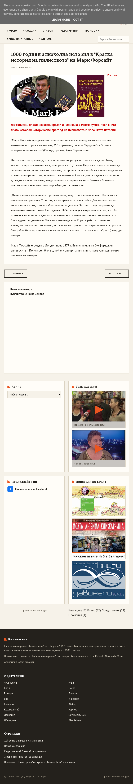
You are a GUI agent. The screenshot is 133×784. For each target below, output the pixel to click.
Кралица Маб (11, 709)
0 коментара (26, 67)
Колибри (9, 704)
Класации (30, 30)
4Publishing (10, 682)
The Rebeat (96, 656)
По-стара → (117, 273)
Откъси (47, 30)
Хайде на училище (20, 38)
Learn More (60, 19)
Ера (6, 698)
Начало (12, 30)
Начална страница (14, 746)
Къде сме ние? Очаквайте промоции (25, 751)
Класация (74, 610)
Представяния (69, 30)
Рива (71, 682)
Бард (7, 688)
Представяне (110, 610)
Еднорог (9, 693)
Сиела (72, 688)
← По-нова (15, 273)
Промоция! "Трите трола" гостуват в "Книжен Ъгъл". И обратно (39, 762)
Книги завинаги (79, 656)
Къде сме (45, 38)
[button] (99, 409)
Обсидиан (10, 720)
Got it (78, 19)
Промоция (75, 615)
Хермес (73, 709)
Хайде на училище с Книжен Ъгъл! (23, 740)
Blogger (43, 610)
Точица (73, 693)
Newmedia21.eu (114, 656)
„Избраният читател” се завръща (23, 756)
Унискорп (74, 698)
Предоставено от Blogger (116, 776)
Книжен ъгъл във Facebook (28, 489)
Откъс (91, 610)
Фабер (72, 704)
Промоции (92, 30)
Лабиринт (9, 715)
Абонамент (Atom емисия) (19, 662)
